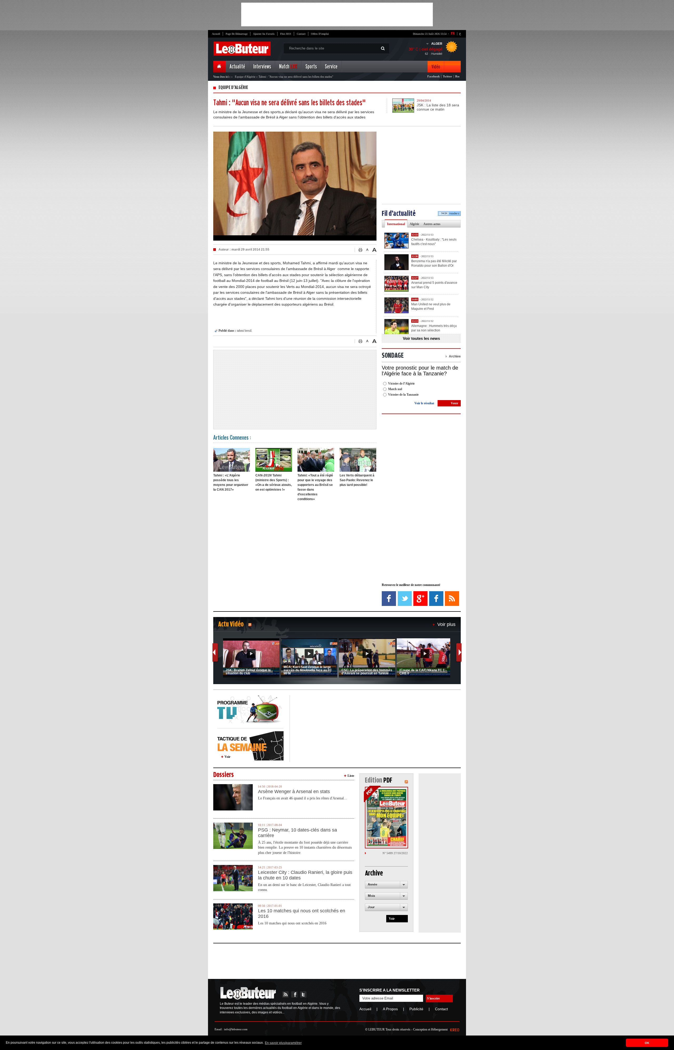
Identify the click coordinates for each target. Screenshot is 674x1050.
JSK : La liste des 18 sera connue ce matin (438, 107)
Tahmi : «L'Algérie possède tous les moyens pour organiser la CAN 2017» (230, 482)
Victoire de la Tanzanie (403, 394)
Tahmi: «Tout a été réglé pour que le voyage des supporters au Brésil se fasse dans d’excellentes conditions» (315, 487)
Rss (457, 76)
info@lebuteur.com (235, 1029)
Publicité (416, 1009)
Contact (301, 33)
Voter (454, 403)
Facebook (433, 76)
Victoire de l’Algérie (401, 383)
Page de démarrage (236, 33)
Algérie (414, 224)
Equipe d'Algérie (245, 76)
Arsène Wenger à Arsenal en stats (294, 791)
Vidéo (436, 66)
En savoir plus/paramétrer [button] (283, 1043)
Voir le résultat (424, 403)
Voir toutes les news (421, 338)
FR (453, 33)
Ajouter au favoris (264, 33)
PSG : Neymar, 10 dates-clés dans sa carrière (297, 832)
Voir (227, 757)
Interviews (262, 67)
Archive (455, 356)
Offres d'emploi (320, 33)
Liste (351, 776)
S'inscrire (433, 998)
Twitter (447, 76)
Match (288, 67)
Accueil (216, 33)
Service (331, 67)
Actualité (237, 67)
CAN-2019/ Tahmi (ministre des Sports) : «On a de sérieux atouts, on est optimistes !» (273, 482)
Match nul (395, 389)
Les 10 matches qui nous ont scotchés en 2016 (301, 913)
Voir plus (446, 624)
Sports (311, 67)
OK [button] (647, 1042)
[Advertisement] (337, 14)
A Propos (390, 1009)
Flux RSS (285, 33)
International (396, 224)
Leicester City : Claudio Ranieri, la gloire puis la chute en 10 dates (305, 875)
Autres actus (431, 224)
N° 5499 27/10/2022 (395, 853)
